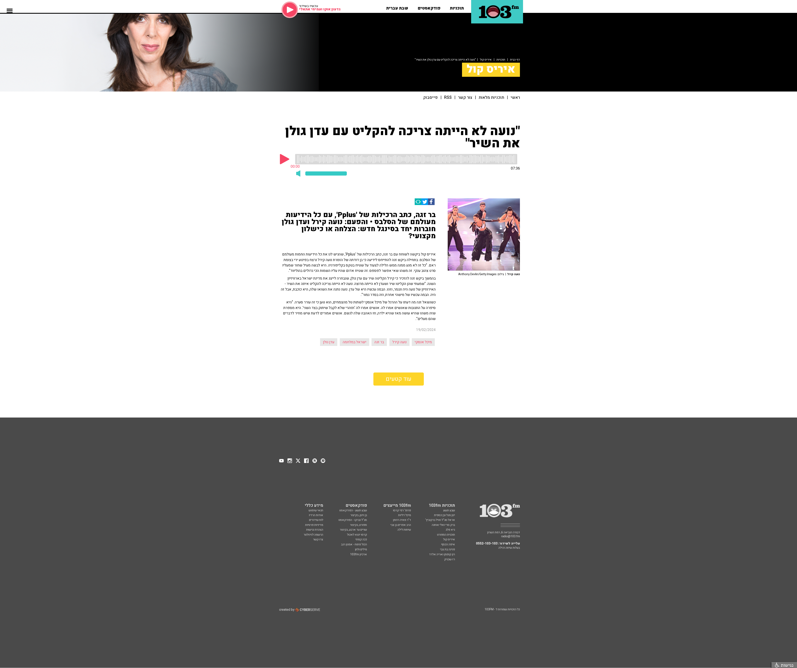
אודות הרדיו (316, 515)
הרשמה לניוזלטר (313, 534)
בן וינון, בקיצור (358, 515)
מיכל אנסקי (423, 342)
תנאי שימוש (316, 510)
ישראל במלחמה (354, 342)
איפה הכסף (448, 544)
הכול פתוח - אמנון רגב (354, 544)
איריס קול (486, 59)
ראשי (515, 97)
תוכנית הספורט (446, 534)
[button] (457, 7)
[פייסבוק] (431, 201)
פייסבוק (430, 97)
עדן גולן (328, 342)
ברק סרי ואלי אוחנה (443, 524)
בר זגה (379, 342)
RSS (448, 97)
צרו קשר (318, 539)
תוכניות (500, 59)
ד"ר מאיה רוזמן (402, 519)
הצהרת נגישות (314, 529)
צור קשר (465, 97)
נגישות (786, 665)
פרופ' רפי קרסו (402, 510)
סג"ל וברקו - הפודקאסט (353, 519)
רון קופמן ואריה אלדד (442, 554)
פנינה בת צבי (447, 549)
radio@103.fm (510, 536)
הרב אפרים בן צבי (400, 524)
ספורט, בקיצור (358, 524)
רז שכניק (449, 559)
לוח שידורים (316, 519)
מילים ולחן (361, 549)
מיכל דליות (404, 515)
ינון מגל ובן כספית (444, 515)
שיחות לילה (404, 529)
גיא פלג (450, 529)
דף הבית (515, 59)
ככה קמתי (361, 539)
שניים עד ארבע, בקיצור (353, 529)
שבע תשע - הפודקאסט (353, 510)
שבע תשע (449, 510)
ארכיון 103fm (358, 554)
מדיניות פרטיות (314, 524)
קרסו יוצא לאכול (357, 534)
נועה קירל (399, 342)
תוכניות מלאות (491, 97)
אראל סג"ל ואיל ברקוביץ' (440, 519)
